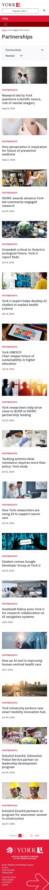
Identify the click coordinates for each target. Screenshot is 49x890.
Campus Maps (7, 872)
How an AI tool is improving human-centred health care (22, 662)
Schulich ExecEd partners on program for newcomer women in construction (24, 815)
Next (37, 835)
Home (4, 30)
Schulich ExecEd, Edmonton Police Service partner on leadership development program (22, 761)
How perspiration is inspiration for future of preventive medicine (24, 150)
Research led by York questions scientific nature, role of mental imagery (21, 99)
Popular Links (19, 11)
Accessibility (7, 882)
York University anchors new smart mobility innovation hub (24, 710)
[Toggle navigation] (5, 24)
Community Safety (9, 877)
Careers (5, 884)
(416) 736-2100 (8, 870)
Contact (5, 867)
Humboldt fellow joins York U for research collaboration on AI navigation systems (23, 613)
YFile (5, 18)
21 (31, 835)
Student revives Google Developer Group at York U (21, 563)
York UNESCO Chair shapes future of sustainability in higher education (18, 358)
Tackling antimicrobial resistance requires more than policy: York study (24, 462)
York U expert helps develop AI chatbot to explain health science (24, 305)
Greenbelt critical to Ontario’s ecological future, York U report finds (23, 253)
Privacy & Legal (7, 879)
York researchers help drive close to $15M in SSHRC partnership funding (22, 411)
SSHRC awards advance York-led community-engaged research (23, 202)
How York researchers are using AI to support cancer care (21, 514)
